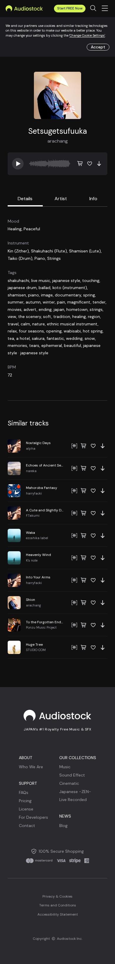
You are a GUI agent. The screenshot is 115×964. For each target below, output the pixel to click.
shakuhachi (18, 280)
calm (25, 324)
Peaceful (32, 228)
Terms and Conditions (57, 905)
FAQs (23, 792)
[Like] (89, 163)
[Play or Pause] (57, 446)
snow (90, 338)
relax (12, 331)
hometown (77, 309)
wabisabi (72, 331)
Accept (98, 47)
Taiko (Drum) (20, 258)
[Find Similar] (74, 446)
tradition (61, 316)
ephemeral (51, 345)
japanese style (66, 280)
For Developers (33, 817)
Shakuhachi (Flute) (49, 251)
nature (38, 324)
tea (11, 338)
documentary (68, 295)
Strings (54, 258)
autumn (33, 302)
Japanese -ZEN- (75, 791)
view (12, 316)
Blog (63, 825)
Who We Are (31, 766)
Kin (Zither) (18, 251)
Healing (15, 228)
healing (79, 316)
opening (54, 331)
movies (15, 309)
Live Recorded (73, 799)
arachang (57, 141)
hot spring (93, 331)
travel (13, 324)
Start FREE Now (70, 8)
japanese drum (22, 287)
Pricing (25, 800)
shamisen (17, 295)
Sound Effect (72, 775)
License (26, 809)
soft (47, 316)
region (94, 316)
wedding (74, 338)
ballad (44, 287)
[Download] (99, 163)
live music (40, 280)
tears (34, 345)
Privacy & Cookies (57, 896)
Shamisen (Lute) (85, 251)
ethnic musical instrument (72, 324)
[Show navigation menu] (105, 8)
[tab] (25, 199)
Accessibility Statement (57, 914)
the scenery (29, 316)
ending (45, 309)
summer (16, 302)
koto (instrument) (69, 287)
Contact (27, 825)
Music (64, 766)
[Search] (93, 8)
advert (30, 309)
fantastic (55, 338)
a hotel (23, 338)
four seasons (31, 331)
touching (90, 280)
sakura (38, 338)
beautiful (72, 345)
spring (89, 295)
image (47, 295)
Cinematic (69, 783)
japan (59, 309)
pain (61, 302)
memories (17, 345)
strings (96, 309)
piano (33, 295)
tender (99, 302)
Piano (39, 258)
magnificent (79, 302)
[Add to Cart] (80, 163)
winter (49, 302)
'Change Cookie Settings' (87, 35)
